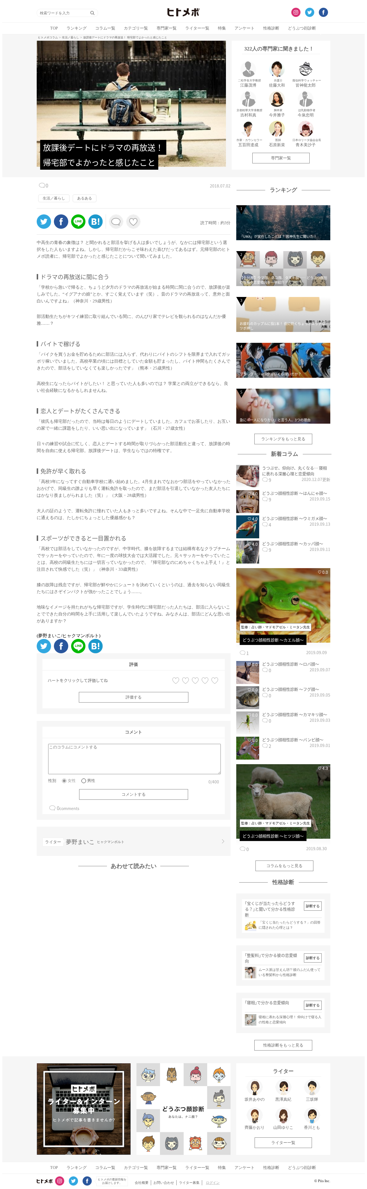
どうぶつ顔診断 (302, 28)
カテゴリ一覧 (136, 28)
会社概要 (142, 1183)
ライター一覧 (197, 28)
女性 (72, 781)
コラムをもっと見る (284, 866)
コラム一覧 (105, 28)
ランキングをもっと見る (283, 439)
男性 (91, 781)
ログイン (213, 1183)
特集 (222, 28)
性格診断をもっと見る (283, 1045)
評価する (134, 697)
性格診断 (271, 28)
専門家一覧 (167, 28)
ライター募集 (189, 1183)
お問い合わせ (163, 1183)
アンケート (245, 28)
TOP (54, 28)
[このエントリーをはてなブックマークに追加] (95, 227)
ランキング (77, 28)
